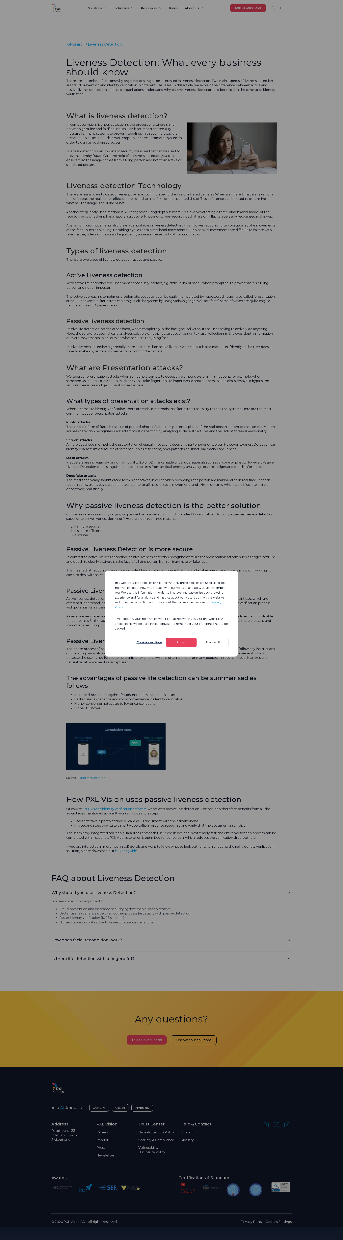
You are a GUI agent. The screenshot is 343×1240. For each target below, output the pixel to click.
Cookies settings (149, 642)
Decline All (213, 642)
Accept (181, 642)
